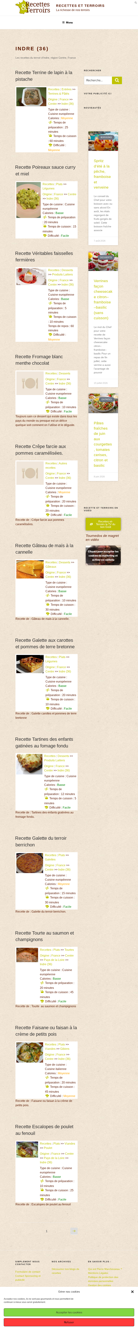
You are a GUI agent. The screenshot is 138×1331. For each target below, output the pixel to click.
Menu (69, 22)
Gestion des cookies (99, 1285)
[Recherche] (117, 80)
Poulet (48, 1147)
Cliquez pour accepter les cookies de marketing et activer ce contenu (103, 555)
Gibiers (64, 1048)
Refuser (69, 1322)
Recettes (53, 89)
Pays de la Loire (54, 959)
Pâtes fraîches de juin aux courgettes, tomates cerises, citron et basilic (103, 444)
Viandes (50, 1048)
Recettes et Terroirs (80, 6)
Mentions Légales (98, 1273)
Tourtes (69, 949)
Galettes (50, 859)
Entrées (67, 89)
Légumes (48, 188)
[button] (132, 1292)
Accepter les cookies (69, 1312)
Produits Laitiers (62, 274)
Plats (59, 184)
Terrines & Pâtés (58, 93)
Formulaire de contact (27, 1271)
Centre (52, 103)
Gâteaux (50, 566)
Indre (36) (67, 103)
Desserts (67, 270)
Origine (53, 99)
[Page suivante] (74, 1231)
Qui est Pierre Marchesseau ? (105, 1269)
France (64, 99)
